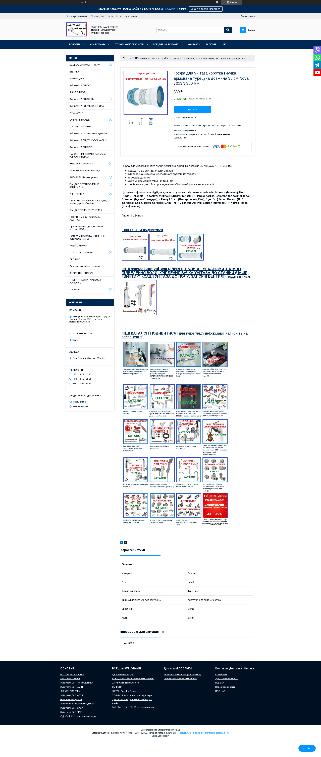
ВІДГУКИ (211, 44)
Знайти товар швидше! (205, 9)
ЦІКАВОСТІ (76, 289)
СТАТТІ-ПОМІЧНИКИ (81, 252)
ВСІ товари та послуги (72, 674)
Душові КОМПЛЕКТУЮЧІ (129, 44)
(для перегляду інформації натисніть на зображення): (185, 335)
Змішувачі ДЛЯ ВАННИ (82, 99)
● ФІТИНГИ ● (77, 193)
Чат (309, 748)
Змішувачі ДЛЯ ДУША (71, 708)
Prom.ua (176, 730)
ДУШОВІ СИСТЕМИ (80, 126)
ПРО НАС (75, 259)
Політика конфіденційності (216, 733)
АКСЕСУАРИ (76, 113)
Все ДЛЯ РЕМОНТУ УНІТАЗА (86, 210)
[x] (125, 543)
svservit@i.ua (79, 402)
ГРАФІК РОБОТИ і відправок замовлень (85, 281)
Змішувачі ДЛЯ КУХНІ (81, 85)
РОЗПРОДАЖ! (77, 78)
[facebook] (121, 543)
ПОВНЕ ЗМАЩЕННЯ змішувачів (180, 678)
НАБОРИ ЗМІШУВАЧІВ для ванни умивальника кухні (88, 155)
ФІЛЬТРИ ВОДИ (78, 92)
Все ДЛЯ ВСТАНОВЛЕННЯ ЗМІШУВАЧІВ (84, 185)
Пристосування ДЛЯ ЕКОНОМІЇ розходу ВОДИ (87, 228)
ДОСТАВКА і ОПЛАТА (226, 678)
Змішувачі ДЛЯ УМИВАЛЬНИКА (87, 106)
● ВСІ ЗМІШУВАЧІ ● (70, 678)
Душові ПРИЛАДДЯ (80, 119)
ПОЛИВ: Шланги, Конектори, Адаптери (85, 218)
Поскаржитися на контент (190, 733)
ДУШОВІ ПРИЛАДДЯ (123, 674)
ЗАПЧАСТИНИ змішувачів (84, 177)
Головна (74, 44)
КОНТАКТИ (194, 44)
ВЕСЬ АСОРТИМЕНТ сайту (85, 64)
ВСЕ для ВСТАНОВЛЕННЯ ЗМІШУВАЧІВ (133, 678)
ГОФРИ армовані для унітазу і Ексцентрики (155, 58)
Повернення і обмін (225, 687)
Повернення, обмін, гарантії (85, 266)
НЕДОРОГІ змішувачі (81, 163)
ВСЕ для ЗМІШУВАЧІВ (165, 44)
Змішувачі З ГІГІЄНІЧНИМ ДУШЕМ (88, 133)
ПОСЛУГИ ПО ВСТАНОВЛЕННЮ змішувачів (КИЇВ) (87, 237)
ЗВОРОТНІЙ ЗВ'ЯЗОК (81, 273)
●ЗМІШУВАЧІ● (97, 44)
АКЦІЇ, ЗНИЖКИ (78, 245)
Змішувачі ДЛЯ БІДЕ (81, 147)
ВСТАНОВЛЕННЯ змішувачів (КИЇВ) (182, 674)
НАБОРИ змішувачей (71, 699)
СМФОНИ (117, 687)
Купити (192, 109)
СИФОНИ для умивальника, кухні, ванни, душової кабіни (88, 202)
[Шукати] (228, 30)
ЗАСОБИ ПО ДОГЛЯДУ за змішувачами (133, 707)
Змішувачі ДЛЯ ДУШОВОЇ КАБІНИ (88, 140)
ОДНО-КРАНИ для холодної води (78, 716)
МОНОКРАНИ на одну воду (85, 170)
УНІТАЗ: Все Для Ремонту (125, 691)
